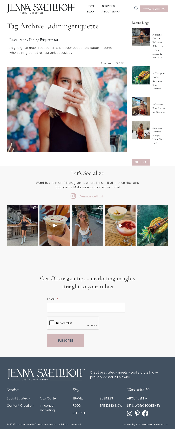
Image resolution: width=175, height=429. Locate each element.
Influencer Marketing (47, 407)
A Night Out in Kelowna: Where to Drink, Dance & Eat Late (157, 46)
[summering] (87, 225)
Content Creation (20, 405)
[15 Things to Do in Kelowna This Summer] (141, 75)
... (70, 52)
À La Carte (48, 398)
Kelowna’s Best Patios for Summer (158, 108)
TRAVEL (77, 398)
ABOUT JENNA (137, 398)
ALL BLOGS (140, 162)
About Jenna (111, 11)
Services (108, 6)
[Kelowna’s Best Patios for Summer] (141, 106)
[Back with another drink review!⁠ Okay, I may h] (54, 225)
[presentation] (73, 323)
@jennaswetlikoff (91, 196)
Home (91, 6)
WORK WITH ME (155, 9)
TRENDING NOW (111, 405)
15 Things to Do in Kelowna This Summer (158, 81)
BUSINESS (106, 398)
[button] (136, 9)
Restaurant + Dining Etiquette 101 (33, 40)
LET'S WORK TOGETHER (143, 405)
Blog (90, 11)
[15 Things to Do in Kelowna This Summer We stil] (152, 225)
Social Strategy (18, 398)
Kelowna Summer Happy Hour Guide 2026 (158, 135)
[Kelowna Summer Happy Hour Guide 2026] (141, 130)
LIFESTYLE (79, 413)
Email (52, 299)
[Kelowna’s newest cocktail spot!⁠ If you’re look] (120, 225)
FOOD (76, 405)
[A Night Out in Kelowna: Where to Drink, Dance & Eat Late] (141, 37)
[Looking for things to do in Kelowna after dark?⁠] (22, 225)
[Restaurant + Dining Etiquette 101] (67, 109)
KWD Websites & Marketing (152, 424)
